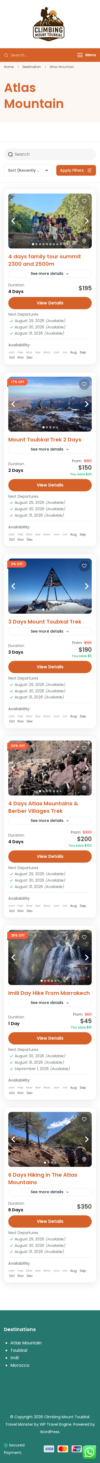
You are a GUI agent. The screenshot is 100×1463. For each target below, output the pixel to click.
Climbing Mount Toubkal (66, 1417)
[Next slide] (81, 221)
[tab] (33, 244)
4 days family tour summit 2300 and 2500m (44, 260)
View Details (50, 303)
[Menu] (80, 55)
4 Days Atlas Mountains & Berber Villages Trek (43, 807)
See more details (47, 273)
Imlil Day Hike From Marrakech (49, 993)
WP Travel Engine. (56, 1424)
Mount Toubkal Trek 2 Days (44, 439)
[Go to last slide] (19, 221)
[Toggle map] (84, 241)
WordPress (49, 1431)
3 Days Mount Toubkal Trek (44, 621)
